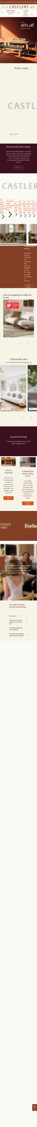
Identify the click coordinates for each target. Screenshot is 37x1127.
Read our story (18, 578)
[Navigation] (3, 7)
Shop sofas (13, 134)
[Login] (31, 7)
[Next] (28, 344)
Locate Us (8, 498)
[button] (33, 7)
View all (18, 167)
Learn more (28, 286)
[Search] (7, 7)
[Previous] (20, 344)
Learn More (27, 503)
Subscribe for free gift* (10, 12)
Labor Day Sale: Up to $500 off (26, 15)
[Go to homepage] (19, 6)
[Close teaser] (5, 557)
